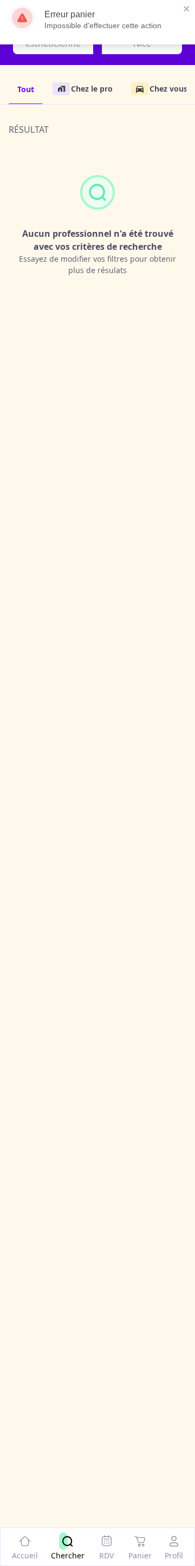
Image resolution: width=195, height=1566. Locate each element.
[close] (187, 8)
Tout (25, 89)
